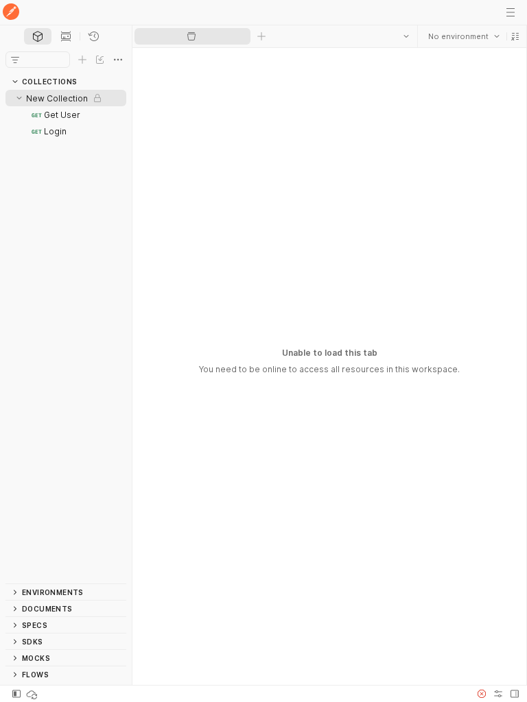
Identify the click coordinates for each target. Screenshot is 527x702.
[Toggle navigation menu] (510, 12)
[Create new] (82, 59)
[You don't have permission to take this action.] (261, 36)
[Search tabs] (405, 36)
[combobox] (463, 36)
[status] (33, 694)
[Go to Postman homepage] (11, 12)
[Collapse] (19, 98)
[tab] (37, 36)
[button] (514, 36)
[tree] (65, 336)
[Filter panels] (15, 59)
